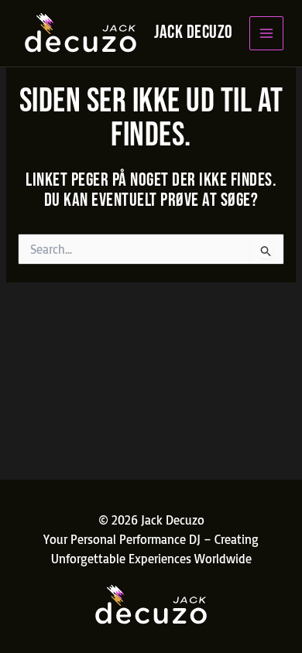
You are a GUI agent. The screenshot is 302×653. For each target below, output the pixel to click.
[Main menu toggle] (266, 33)
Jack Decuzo (193, 32)
